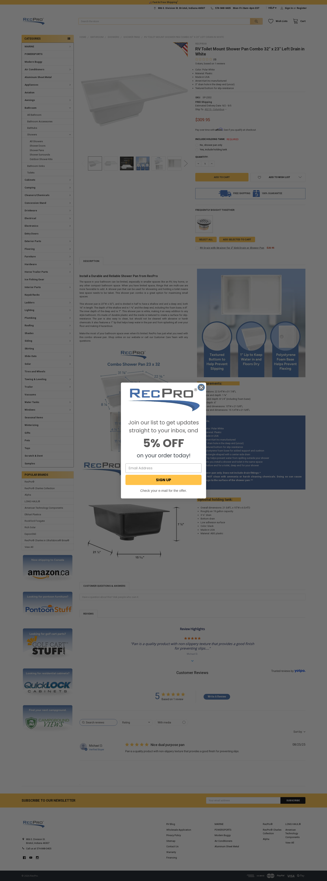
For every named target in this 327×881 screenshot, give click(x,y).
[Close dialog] (201, 387)
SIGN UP (163, 480)
